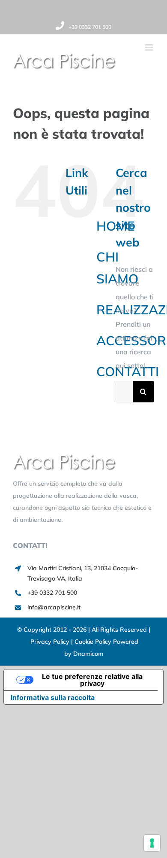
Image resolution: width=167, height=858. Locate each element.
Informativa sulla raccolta (53, 697)
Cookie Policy (94, 641)
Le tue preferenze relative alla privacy (92, 680)
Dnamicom (88, 653)
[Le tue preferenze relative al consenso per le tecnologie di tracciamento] (152, 843)
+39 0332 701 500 (90, 27)
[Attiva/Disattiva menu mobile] (149, 47)
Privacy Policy (50, 641)
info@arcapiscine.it (54, 607)
